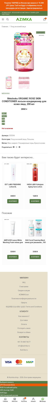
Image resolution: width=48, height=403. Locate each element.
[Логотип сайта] (24, 19)
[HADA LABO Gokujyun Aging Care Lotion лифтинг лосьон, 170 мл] (35, 172)
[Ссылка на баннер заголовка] (24, 5)
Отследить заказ (23, 328)
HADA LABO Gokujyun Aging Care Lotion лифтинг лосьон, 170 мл (35, 187)
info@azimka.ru (24, 346)
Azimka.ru (24, 350)
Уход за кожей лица (18, 26)
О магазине (23, 286)
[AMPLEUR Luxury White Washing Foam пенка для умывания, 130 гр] (12, 228)
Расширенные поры (26, 143)
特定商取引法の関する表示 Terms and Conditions (24, 307)
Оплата (24, 324)
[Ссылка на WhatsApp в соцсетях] (16, 147)
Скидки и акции (24, 290)
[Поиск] (7, 19)
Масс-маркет (13, 143)
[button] (13, 201)
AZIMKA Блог (24, 295)
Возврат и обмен (23, 332)
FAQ (23, 282)
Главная (5, 26)
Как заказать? (23, 316)
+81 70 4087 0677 (23, 342)
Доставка (24, 320)
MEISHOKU (6, 93)
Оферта (24, 303)
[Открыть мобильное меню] (3, 19)
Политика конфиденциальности (24, 298)
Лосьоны (30, 139)
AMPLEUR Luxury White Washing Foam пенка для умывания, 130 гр (13, 242)
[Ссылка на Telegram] (19, 147)
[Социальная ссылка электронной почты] (13, 147)
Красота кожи (39, 143)
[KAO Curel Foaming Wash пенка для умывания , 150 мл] (35, 228)
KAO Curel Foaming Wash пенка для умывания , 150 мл (35, 242)
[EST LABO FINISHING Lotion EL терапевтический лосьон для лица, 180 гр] (12, 172)
